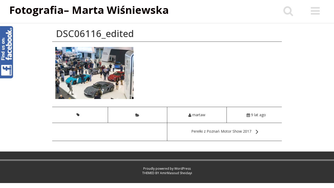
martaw (198, 114)
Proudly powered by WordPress (167, 168)
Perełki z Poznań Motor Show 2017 (221, 131)
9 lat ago (258, 114)
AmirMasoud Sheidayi (176, 173)
